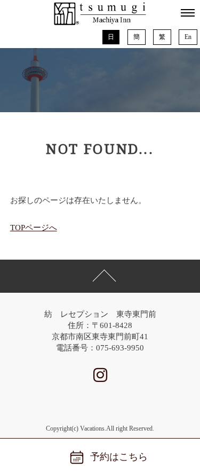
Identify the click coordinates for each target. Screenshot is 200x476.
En (188, 37)
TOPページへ (33, 227)
